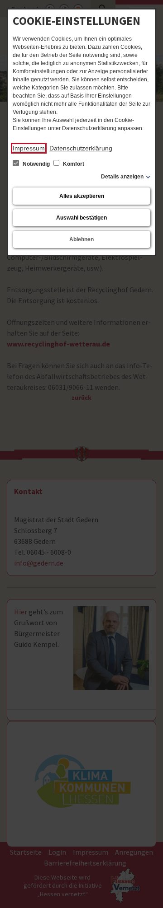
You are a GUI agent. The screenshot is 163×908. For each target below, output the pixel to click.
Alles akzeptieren (81, 196)
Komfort (73, 164)
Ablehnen (81, 239)
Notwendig (36, 164)
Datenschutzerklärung (80, 148)
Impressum (29, 148)
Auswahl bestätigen (81, 218)
